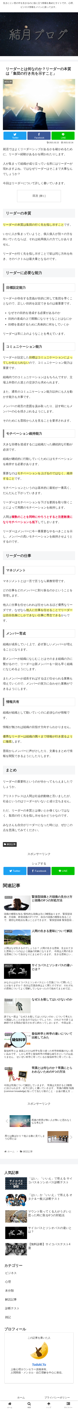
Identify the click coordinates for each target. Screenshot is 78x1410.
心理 (8, 1281)
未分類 (9, 1290)
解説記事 (11, 844)
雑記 (8, 1317)
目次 (35, 195)
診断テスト (12, 1308)
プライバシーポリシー (57, 1397)
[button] (70, 732)
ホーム (21, 1397)
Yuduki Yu (39, 1364)
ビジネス (11, 1273)
